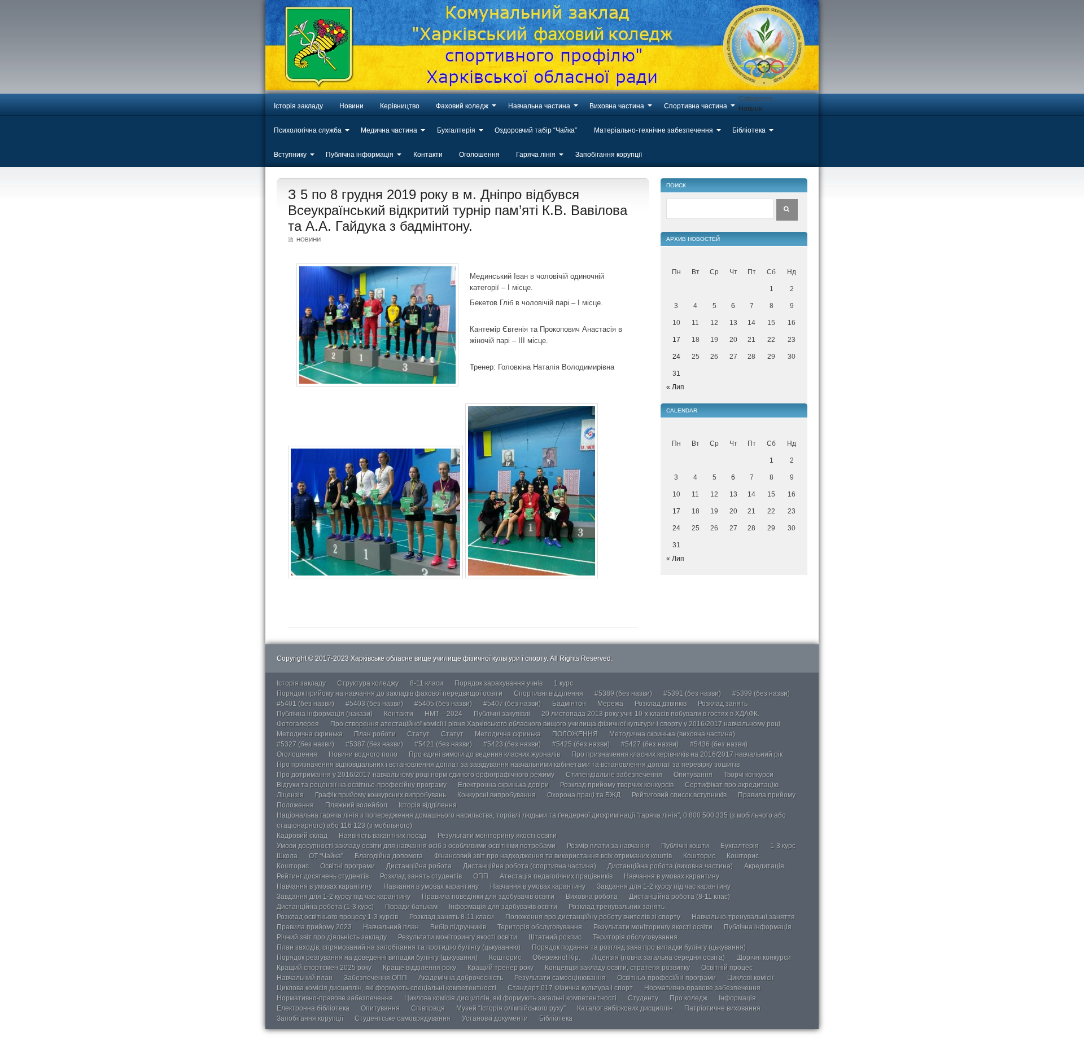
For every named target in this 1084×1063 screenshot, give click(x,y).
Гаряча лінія (536, 155)
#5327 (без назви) (305, 744)
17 (676, 340)
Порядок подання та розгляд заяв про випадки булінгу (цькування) (639, 947)
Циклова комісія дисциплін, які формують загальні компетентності (510, 998)
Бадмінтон (569, 704)
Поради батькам (411, 907)
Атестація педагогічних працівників (556, 876)
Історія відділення (428, 805)
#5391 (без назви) (692, 693)
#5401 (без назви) (305, 704)
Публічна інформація (360, 155)
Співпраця (428, 1008)
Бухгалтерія (456, 130)
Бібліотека (749, 130)
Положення (295, 805)
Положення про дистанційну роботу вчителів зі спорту (592, 917)
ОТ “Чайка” (326, 856)
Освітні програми (347, 866)
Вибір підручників (458, 927)
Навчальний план (391, 927)
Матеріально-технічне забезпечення (653, 130)
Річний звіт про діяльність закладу (332, 937)
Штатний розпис (555, 937)
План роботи (375, 734)
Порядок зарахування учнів (498, 683)
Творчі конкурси (748, 775)
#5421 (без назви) (443, 744)
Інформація (737, 998)
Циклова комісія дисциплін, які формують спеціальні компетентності (386, 988)
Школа (287, 856)
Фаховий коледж (462, 106)
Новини (351, 106)
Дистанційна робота (419, 866)
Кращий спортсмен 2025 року (324, 968)
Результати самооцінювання (560, 978)
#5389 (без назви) (623, 693)
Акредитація (764, 866)
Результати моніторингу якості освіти (497, 836)
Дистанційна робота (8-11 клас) (679, 897)
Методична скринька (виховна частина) (672, 734)
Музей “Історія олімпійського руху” (511, 1008)
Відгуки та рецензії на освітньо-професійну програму (362, 785)
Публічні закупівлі (502, 714)
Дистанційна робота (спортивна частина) (529, 866)
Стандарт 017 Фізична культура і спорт (570, 988)
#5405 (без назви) (443, 704)
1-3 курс (782, 846)
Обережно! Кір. (556, 957)
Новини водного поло (363, 754)
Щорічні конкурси (763, 957)
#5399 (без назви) (761, 693)
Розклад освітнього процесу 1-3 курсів (337, 917)
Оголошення (479, 155)
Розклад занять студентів (421, 876)
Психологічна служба (308, 130)
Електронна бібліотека (313, 1008)
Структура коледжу (368, 683)
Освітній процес (727, 968)
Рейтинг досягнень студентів (323, 876)
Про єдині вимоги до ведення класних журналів (484, 754)
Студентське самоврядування (403, 1018)
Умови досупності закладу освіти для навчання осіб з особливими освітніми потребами (416, 846)
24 (676, 357)
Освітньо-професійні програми (666, 978)
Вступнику (290, 155)
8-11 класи (426, 683)
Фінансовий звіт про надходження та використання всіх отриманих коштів (553, 856)
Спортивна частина (695, 106)
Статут (418, 734)
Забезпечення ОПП (375, 978)
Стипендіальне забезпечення (614, 775)
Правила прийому (766, 795)
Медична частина (389, 130)
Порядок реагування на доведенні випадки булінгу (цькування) (377, 957)
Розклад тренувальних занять (617, 907)
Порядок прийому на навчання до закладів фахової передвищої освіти (389, 693)
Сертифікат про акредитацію (732, 785)
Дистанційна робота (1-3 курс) (325, 907)
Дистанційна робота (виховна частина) (670, 866)
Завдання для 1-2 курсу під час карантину (664, 886)
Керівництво (399, 106)
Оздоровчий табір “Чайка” (536, 130)
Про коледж (688, 998)
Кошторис (699, 856)
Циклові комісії (750, 978)
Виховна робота (592, 897)
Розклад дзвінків (661, 704)
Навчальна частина (539, 106)
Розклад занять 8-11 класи (451, 917)
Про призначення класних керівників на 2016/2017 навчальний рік (677, 754)
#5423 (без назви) (512, 744)
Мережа (610, 704)
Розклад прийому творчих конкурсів (617, 785)
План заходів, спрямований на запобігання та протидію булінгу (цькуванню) (399, 947)
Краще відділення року (419, 968)
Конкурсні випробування (496, 795)
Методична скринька (310, 734)
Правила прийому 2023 (314, 927)
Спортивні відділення (548, 693)
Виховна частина (616, 106)
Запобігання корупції (608, 155)
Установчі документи (495, 1018)
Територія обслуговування (539, 927)
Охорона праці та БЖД (583, 795)
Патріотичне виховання (722, 1008)
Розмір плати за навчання (608, 846)
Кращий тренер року (500, 968)
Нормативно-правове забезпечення (702, 988)
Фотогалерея (298, 724)
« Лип (675, 387)
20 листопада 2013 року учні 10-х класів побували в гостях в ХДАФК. (650, 714)
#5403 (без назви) (374, 704)
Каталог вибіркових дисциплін (625, 1008)
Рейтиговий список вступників (679, 795)
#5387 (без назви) (374, 744)
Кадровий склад (302, 836)
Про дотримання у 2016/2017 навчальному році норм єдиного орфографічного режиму (415, 775)
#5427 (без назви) (650, 744)
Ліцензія (290, 795)
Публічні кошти (685, 846)
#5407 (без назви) (512, 704)
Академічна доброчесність (460, 978)
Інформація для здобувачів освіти (503, 907)
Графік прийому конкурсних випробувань (380, 795)
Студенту (643, 998)
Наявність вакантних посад (382, 836)
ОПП (480, 876)
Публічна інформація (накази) (325, 714)
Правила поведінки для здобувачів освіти (488, 897)
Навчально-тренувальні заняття (743, 917)
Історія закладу (298, 106)
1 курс (563, 683)
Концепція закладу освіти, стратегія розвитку (617, 968)
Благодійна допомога (389, 856)
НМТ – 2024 (443, 714)
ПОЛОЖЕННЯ (575, 734)
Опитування (693, 775)
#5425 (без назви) (581, 744)
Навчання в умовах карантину (671, 876)
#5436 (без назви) (719, 744)
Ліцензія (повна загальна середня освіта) (658, 957)
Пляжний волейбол (356, 805)
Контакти (428, 155)
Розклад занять (723, 704)
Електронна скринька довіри (503, 785)
